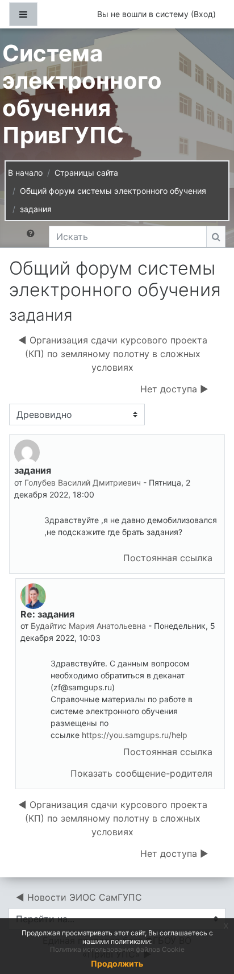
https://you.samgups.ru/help (134, 735)
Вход (203, 14)
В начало (25, 172)
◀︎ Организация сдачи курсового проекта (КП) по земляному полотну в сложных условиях (112, 353)
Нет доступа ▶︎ (174, 389)
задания (36, 209)
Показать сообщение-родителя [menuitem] (141, 773)
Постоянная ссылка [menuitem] (167, 557)
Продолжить (117, 963)
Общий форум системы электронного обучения (113, 191)
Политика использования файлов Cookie (117, 949)
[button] (33, 236)
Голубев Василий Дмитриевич (82, 482)
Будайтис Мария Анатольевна (88, 626)
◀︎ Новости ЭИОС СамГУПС (79, 897)
